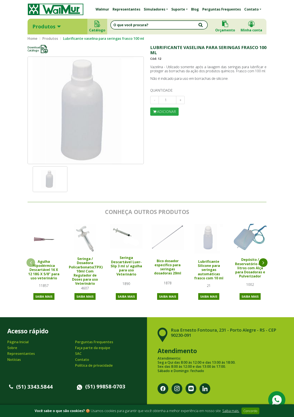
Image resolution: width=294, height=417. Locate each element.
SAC (78, 353)
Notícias (14, 359)
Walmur (102, 9)
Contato (82, 359)
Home (32, 39)
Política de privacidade (94, 365)
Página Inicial (18, 342)
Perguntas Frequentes (221, 9)
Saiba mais (44, 296)
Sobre (12, 347)
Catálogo (97, 30)
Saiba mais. (230, 410)
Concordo (250, 411)
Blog (195, 9)
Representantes (126, 9)
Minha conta (251, 30)
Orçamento (225, 30)
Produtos (43, 26)
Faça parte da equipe (92, 347)
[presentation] (263, 262)
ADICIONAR (166, 111)
